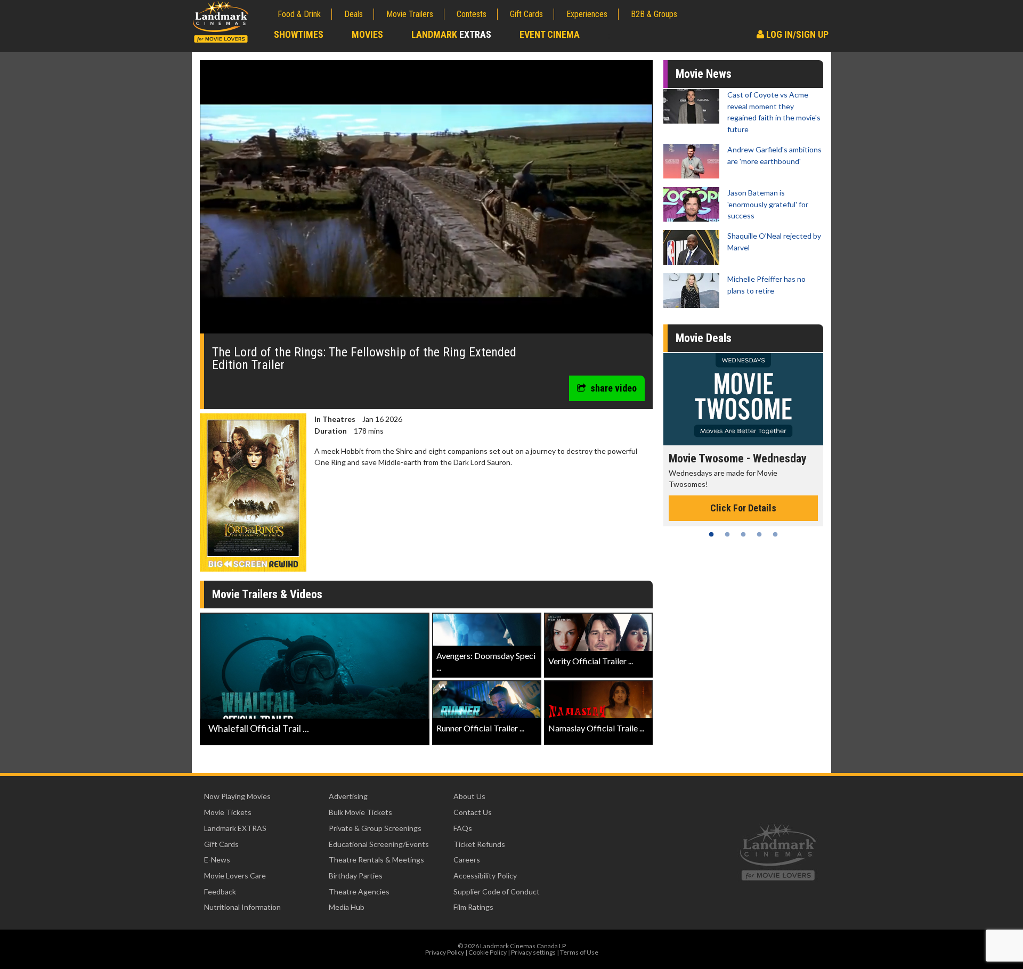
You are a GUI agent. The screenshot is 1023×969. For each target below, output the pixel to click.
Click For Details (743, 496)
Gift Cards (526, 14)
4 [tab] (759, 534)
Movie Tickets (227, 812)
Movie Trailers (409, 14)
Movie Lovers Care (235, 875)
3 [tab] (743, 534)
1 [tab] (711, 534)
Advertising (348, 796)
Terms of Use (579, 952)
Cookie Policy (487, 952)
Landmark (451, 34)
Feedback (220, 891)
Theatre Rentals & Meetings (376, 859)
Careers (466, 859)
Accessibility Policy (485, 875)
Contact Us (472, 812)
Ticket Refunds (479, 844)
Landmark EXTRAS (235, 828)
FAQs (462, 828)
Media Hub (346, 906)
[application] (426, 201)
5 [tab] (775, 534)
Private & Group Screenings (375, 828)
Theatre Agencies (359, 891)
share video (613, 388)
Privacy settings (533, 952)
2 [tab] (727, 534)
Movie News (704, 73)
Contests (471, 14)
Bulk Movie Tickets (360, 812)
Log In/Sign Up (796, 34)
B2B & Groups (654, 14)
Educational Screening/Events (379, 844)
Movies (367, 34)
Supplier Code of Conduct (496, 891)
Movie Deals (704, 338)
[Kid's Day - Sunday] (743, 399)
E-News (217, 859)
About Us (469, 796)
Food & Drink (299, 14)
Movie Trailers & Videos (267, 594)
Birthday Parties (356, 875)
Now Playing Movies (237, 796)
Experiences (586, 14)
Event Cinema (549, 34)
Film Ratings (473, 906)
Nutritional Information (242, 906)
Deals (353, 14)
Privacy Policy (444, 952)
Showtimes (298, 34)
